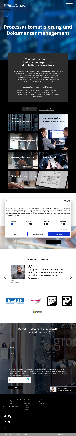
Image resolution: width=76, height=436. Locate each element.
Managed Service (28, 400)
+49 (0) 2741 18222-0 (13, 407)
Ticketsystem (42, 404)
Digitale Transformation (30, 402)
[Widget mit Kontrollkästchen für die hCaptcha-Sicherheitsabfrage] (19, 380)
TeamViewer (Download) (42, 401)
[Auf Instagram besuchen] (9, 416)
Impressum (70, 434)
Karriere (26, 406)
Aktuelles (26, 407)
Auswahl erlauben (38, 234)
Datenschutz (61, 434)
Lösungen (29, 109)
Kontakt (26, 409)
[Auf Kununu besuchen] (4, 427)
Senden (15, 387)
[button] (4, 209)
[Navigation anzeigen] (69, 4)
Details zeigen (63, 229)
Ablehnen (16, 234)
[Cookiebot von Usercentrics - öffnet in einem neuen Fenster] (63, 201)
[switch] (30, 224)
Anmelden (53, 242)
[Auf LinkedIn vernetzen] (4, 422)
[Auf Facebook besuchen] (4, 416)
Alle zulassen (59, 234)
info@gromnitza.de (8, 409)
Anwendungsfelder (46, 109)
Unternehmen (27, 404)
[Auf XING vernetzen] (9, 422)
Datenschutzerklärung (50, 369)
